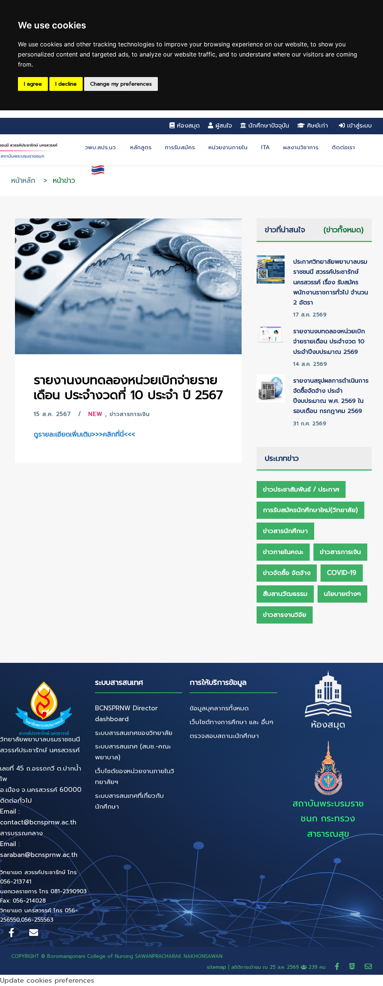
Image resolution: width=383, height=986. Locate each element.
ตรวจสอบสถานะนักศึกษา (224, 736)
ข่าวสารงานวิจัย (284, 614)
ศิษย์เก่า (317, 125)
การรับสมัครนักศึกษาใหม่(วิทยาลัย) (310, 510)
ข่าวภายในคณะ (283, 552)
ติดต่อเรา (343, 147)
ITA (265, 147)
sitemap (216, 967)
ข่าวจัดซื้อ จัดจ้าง (286, 573)
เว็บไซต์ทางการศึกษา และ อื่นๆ (231, 722)
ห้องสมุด (188, 125)
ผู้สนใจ (223, 125)
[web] (353, 966)
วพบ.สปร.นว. (101, 147)
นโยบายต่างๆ (342, 593)
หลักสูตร (140, 147)
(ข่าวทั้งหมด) (344, 229)
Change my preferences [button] (121, 84)
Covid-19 (341, 573)
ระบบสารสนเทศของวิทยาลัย (133, 733)
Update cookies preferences (47, 980)
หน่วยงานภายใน (228, 147)
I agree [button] (33, 84)
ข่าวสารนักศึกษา (285, 531)
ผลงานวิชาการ (300, 147)
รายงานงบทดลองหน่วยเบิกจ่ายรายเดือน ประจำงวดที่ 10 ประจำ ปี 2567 (128, 387)
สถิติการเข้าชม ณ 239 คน (279, 967)
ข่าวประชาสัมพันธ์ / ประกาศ (301, 489)
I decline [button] (66, 84)
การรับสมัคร (180, 147)
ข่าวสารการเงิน (130, 414)
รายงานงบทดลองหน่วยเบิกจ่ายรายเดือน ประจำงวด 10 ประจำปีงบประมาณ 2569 (329, 341)
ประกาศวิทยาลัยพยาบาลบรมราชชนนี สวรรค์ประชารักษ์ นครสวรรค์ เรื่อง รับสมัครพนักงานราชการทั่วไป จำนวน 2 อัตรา (330, 282)
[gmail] (368, 966)
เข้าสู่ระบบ (358, 125)
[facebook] (338, 966)
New (95, 414)
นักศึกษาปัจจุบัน (268, 125)
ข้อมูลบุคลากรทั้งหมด (219, 708)
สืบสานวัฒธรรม (285, 593)
